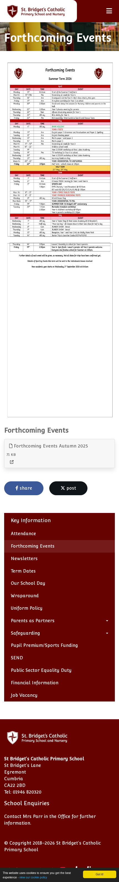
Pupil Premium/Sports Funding (44, 645)
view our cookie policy (33, 877)
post (70, 488)
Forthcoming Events (33, 546)
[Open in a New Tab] (12, 462)
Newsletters (24, 558)
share (25, 488)
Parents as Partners (33, 620)
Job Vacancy (24, 695)
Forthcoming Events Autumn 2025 (50, 446)
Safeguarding (25, 633)
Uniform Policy (27, 608)
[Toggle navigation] (109, 11)
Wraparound (25, 595)
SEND (17, 657)
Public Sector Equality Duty (41, 670)
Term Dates (23, 571)
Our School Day (28, 583)
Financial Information (34, 682)
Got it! (100, 874)
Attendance (23, 533)
